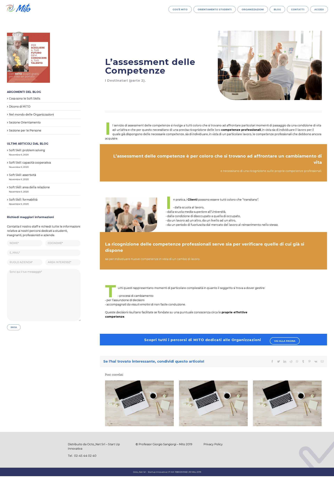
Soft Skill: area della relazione (29, 187)
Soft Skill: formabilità (23, 199)
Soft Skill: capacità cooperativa (30, 162)
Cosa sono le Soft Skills (24, 98)
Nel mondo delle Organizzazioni (31, 114)
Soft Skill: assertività (22, 175)
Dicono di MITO (19, 106)
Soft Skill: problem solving (27, 150)
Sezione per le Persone (25, 130)
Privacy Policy (213, 444)
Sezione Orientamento (25, 122)
